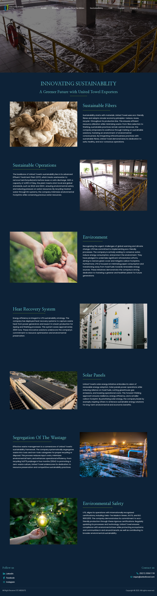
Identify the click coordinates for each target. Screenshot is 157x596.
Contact (134, 8)
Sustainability (96, 8)
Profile (55, 8)
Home (43, 8)
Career (121, 8)
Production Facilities (74, 8)
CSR (110, 8)
